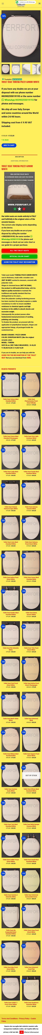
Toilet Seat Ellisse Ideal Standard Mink (10, 755)
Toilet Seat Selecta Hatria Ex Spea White (11, 508)
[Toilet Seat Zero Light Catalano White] (31, 422)
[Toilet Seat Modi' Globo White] (11, 704)
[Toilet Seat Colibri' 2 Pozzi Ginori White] (11, 988)
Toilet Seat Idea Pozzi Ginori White (11, 968)
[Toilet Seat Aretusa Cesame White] (31, 492)
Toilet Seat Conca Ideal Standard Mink (31, 578)
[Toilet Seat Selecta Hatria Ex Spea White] (11, 492)
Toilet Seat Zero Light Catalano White (31, 437)
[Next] (37, 36)
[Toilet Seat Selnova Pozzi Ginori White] (31, 527)
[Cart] (39, 3)
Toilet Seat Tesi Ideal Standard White (11, 825)
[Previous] (5, 36)
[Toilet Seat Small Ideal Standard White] (31, 845)
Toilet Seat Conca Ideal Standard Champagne (10, 437)
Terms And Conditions (10, 1019)
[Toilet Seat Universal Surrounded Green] (31, 880)
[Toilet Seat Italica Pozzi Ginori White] (11, 563)
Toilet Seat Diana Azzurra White (31, 613)
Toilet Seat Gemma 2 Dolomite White (11, 896)
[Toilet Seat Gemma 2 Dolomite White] (11, 880)
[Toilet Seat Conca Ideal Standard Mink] (31, 563)
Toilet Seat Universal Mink (31, 719)
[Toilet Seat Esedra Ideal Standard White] (11, 598)
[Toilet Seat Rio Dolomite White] (11, 633)
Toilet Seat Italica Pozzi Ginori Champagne (31, 684)
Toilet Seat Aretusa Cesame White (31, 508)
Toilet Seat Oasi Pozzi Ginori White (11, 684)
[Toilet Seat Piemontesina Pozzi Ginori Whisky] (31, 384)
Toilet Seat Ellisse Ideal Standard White (31, 790)
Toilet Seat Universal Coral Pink (31, 968)
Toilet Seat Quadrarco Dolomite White (31, 1003)
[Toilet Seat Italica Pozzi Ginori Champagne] (31, 668)
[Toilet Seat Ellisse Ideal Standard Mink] (11, 739)
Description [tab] (19, 157)
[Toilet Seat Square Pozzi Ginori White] (31, 739)
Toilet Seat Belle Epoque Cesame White (31, 825)
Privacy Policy (24, 1019)
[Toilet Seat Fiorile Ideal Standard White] (31, 457)
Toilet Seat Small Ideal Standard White (31, 860)
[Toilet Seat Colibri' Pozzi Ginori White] (11, 845)
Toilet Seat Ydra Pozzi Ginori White (31, 649)
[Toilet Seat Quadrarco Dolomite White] (31, 988)
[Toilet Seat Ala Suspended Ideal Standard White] (11, 915)
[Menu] (3, 3)
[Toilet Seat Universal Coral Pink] (31, 953)
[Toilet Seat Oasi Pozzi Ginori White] (11, 668)
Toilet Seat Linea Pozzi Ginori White (31, 931)
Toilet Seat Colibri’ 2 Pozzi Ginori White (10, 1003)
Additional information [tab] (19, 161)
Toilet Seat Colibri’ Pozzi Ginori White (11, 860)
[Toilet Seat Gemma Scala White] (11, 774)
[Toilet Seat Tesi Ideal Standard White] (11, 810)
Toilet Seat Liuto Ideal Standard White (11, 543)
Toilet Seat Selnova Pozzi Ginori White (31, 543)
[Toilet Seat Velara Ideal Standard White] (11, 384)
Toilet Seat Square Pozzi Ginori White (31, 755)
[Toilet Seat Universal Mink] (31, 704)
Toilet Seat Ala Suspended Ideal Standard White (10, 932)
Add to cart (9, 145)
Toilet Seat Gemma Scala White (10, 790)
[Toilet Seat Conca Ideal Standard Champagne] (11, 422)
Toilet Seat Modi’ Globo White (10, 719)
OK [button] (21, 1032)
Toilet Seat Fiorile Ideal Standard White (31, 472)
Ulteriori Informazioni (31, 1032)
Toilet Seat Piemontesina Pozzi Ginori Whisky (31, 401)
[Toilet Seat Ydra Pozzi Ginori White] (31, 633)
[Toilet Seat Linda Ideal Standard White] (11, 457)
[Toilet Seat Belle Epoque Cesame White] (31, 810)
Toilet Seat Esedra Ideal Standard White (11, 613)
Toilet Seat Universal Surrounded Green (31, 896)
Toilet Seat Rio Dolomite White (11, 649)
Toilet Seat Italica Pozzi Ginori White (10, 578)
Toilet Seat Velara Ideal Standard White (10, 400)
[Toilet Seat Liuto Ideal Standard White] (11, 527)
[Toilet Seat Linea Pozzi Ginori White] (31, 915)
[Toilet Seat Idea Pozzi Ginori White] (11, 953)
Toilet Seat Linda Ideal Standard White (10, 472)
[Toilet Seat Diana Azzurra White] (31, 598)
